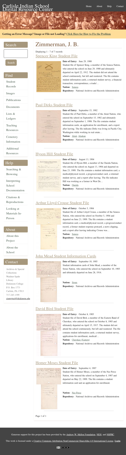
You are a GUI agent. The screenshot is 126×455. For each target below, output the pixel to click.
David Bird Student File (55, 308)
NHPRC (110, 434)
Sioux (74, 282)
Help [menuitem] (109, 6)
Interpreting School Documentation (15, 185)
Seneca (75, 87)
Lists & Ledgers (11, 116)
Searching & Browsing (13, 171)
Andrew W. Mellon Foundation (80, 434)
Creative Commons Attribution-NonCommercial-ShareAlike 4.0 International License (73, 440)
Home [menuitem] (89, 6)
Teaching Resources (12, 127)
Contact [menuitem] (120, 6)
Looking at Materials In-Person (14, 213)
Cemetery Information (13, 139)
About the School (12, 249)
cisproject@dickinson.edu (18, 298)
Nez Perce (76, 392)
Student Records (11, 83)
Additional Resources (12, 150)
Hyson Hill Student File (54, 153)
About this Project (12, 238)
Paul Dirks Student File (54, 104)
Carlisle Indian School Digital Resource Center (27, 6)
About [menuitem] (99, 6)
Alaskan (82, 136)
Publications (13, 100)
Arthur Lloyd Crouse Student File (62, 202)
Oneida (75, 185)
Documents (13, 107)
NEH (99, 434)
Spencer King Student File (57, 55)
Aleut (74, 136)
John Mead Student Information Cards (66, 255)
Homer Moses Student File (57, 362)
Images (10, 93)
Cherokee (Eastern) (81, 339)
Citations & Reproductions (14, 199)
